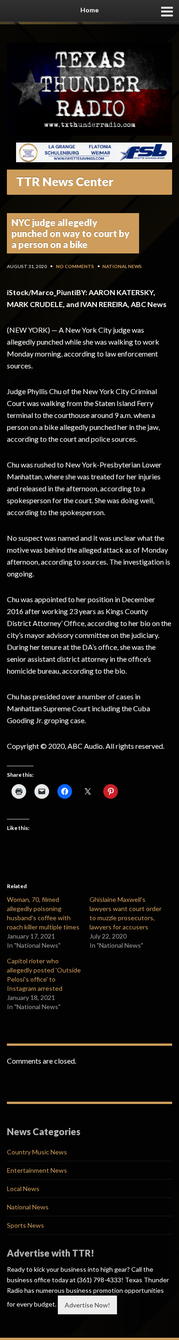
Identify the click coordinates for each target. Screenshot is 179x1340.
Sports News (25, 1225)
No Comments (75, 266)
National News (122, 266)
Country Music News (37, 1152)
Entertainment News (37, 1170)
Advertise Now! (87, 1305)
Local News (23, 1188)
